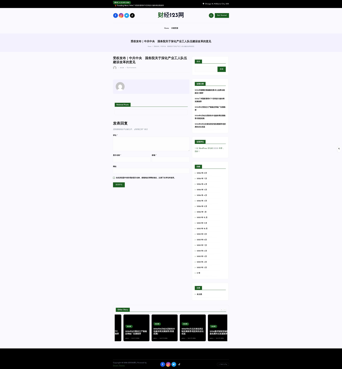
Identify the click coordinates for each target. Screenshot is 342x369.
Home (166, 28)
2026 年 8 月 (202, 173)
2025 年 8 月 (202, 240)
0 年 (198, 273)
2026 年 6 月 (202, 184)
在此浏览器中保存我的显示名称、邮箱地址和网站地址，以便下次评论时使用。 (146, 178)
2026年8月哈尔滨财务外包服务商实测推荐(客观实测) (156, 331)
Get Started (222, 15)
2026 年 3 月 (202, 201)
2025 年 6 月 (202, 251)
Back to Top (224, 364)
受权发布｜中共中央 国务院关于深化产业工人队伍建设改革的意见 (174, 46)
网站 (114, 166)
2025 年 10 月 (202, 229)
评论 (115, 135)
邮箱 (154, 155)
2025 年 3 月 (202, 267)
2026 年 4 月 (202, 195)
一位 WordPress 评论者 (204, 148)
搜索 (198, 62)
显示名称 (117, 155)
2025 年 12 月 (202, 217)
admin (119, 338)
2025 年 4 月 (202, 262)
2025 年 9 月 (202, 234)
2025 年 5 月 (202, 256)
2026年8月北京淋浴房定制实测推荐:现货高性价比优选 (185, 331)
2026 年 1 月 (202, 212)
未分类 (199, 294)
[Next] (225, 309)
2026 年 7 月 (202, 179)
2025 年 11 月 (202, 223)
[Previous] (221, 309)
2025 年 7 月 (202, 245)
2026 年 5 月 (202, 190)
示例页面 (174, 28)
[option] (129, 328)
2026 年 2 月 (202, 206)
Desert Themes (119, 366)
